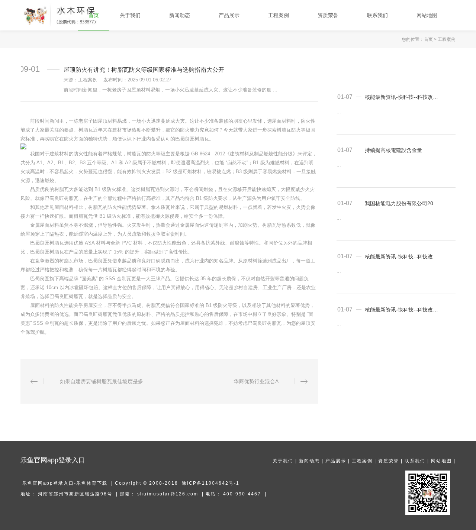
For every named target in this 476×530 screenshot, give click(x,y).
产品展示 (335, 460)
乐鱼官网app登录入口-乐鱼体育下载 (64, 483)
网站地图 (441, 460)
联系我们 (415, 460)
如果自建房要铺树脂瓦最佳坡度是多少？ (107, 381)
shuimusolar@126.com (167, 494)
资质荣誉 (388, 460)
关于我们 (283, 460)
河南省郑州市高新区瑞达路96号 (75, 494)
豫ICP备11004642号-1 (210, 483)
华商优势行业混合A (256, 381)
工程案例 (447, 39)
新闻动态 (309, 460)
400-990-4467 (242, 494)
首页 (428, 39)
